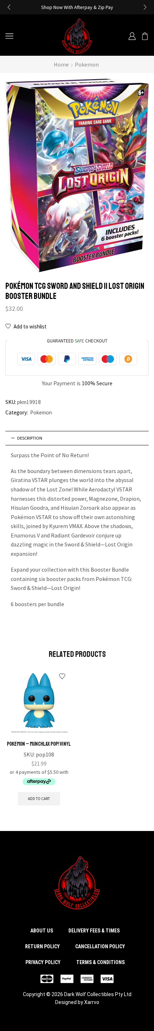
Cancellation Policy (100, 946)
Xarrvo (91, 1002)
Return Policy (42, 946)
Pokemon (87, 64)
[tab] (77, 438)
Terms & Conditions (100, 962)
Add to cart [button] (39, 798)
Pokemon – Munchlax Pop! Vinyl (39, 744)
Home (61, 64)
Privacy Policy (43, 962)
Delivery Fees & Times (94, 931)
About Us (41, 931)
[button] (8, 7)
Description (29, 438)
